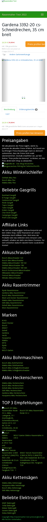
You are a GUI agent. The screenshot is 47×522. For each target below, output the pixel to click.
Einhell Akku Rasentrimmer (13, 305)
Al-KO (4, 320)
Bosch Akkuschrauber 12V (12, 258)
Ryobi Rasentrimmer (10, 290)
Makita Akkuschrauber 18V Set (14, 263)
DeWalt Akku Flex (9, 177)
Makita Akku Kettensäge (12, 483)
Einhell (4, 330)
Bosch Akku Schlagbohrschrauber (15, 368)
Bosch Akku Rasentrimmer (13, 295)
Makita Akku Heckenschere (13, 383)
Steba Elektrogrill (9, 513)
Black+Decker (7, 323)
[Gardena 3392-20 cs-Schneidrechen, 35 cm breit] (23, 80)
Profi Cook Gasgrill (9, 217)
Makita (5, 340)
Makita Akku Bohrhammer (12, 365)
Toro (4, 348)
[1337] (3, 114)
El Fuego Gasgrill (8, 198)
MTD (4, 343)
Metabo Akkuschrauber (11, 278)
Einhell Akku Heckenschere (12, 388)
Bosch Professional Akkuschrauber (16, 270)
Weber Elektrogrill (9, 508)
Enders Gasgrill (8, 210)
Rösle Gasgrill (7, 202)
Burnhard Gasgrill (9, 195)
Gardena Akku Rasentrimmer (13, 293)
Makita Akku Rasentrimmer (13, 300)
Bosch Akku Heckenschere (12, 385)
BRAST (5, 328)
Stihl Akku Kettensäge (11, 490)
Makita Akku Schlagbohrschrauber (15, 370)
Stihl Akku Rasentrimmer (12, 303)
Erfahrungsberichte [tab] (28, 109)
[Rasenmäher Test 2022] (23, 5)
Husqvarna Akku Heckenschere (14, 395)
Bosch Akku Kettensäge (11, 488)
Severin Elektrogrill (9, 510)
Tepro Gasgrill (7, 205)
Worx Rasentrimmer (10, 308)
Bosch (4, 325)
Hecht (4, 335)
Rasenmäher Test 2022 (14, 14)
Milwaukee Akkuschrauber (12, 273)
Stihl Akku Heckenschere (12, 390)
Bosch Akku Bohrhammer (12, 363)
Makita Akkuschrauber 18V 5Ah (14, 268)
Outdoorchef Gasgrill (10, 200)
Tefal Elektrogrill (8, 505)
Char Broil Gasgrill (9, 212)
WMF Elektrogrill (8, 503)
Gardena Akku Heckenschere (13, 393)
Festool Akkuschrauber (11, 275)
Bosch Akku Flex (8, 180)
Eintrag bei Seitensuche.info (28, 166)
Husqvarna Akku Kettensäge (13, 485)
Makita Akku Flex (9, 182)
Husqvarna (6, 338)
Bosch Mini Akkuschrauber (12, 260)
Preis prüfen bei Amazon (36, 44)
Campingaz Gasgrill (9, 215)
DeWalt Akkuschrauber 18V (13, 265)
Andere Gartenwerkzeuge (20, 54)
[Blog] (9, 166)
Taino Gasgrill (7, 207)
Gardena (5, 333)
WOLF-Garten (7, 350)
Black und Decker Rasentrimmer (15, 298)
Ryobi (4, 345)
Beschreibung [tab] (9, 109)
